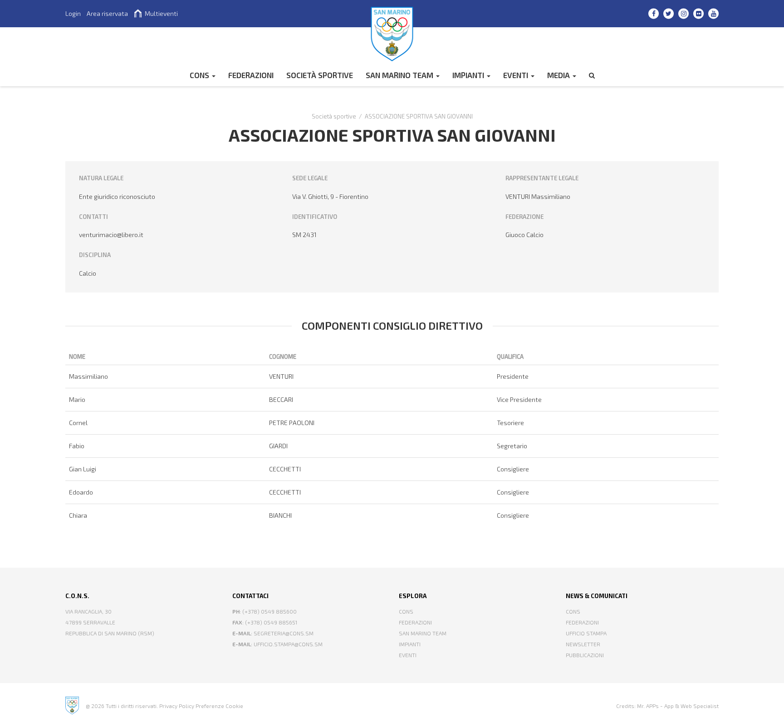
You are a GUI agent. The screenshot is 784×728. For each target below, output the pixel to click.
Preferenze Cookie (219, 706)
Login (73, 13)
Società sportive (319, 74)
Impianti (469, 74)
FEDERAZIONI (251, 74)
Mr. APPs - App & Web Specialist (678, 706)
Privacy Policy (176, 706)
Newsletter (583, 644)
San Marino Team (400, 74)
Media (559, 74)
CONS (200, 74)
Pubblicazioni (585, 655)
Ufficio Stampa (586, 633)
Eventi (516, 74)
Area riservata (107, 13)
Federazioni (415, 622)
